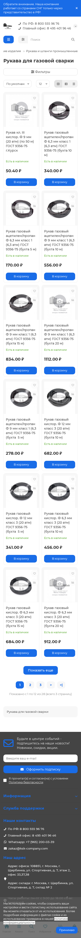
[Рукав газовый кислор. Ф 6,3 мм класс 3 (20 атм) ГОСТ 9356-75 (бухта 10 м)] (59, 492)
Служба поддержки (23, 808)
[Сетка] (58, 84)
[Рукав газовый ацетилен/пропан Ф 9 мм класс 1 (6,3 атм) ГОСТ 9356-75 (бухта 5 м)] (21, 398)
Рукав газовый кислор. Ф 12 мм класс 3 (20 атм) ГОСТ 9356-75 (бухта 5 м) (19, 523)
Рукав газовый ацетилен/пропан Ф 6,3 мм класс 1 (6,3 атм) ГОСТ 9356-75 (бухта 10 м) (59, 143)
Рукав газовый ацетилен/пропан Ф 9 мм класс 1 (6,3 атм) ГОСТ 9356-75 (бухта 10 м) (59, 240)
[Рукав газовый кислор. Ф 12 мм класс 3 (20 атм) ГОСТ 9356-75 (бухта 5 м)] (21, 492)
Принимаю (66, 930)
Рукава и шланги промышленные (52, 51)
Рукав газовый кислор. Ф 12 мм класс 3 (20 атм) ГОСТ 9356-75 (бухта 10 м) (57, 428)
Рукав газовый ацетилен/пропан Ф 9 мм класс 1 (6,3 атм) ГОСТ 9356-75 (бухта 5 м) (21, 428)
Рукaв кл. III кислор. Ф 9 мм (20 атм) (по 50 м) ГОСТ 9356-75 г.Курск (20, 141)
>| (61, 685)
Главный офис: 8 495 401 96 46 (47, 28)
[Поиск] (72, 39)
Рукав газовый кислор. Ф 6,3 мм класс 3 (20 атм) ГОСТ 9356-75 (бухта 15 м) (20, 617)
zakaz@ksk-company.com (28, 848)
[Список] (66, 84)
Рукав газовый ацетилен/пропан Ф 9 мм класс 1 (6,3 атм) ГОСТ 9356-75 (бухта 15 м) (21, 334)
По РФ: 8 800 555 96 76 (41, 23)
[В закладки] (34, 98)
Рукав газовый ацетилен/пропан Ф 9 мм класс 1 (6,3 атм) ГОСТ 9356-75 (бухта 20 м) (59, 334)
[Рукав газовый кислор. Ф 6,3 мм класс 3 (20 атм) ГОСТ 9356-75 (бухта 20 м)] (59, 586)
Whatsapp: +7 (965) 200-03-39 (31, 842)
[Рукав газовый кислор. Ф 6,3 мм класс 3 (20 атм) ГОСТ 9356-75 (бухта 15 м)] (21, 586)
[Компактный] (74, 84)
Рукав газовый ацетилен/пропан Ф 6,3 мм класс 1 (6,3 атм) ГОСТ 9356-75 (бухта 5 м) (21, 240)
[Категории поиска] (23, 39)
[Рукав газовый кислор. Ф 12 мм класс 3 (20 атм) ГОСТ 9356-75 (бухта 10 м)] (59, 398)
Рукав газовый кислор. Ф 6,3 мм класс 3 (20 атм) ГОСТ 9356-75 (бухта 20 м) (58, 617)
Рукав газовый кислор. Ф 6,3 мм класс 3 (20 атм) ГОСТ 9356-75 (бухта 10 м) (58, 523)
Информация (17, 796)
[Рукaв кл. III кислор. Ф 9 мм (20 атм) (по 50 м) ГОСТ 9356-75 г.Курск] (21, 111)
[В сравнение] (34, 107)
